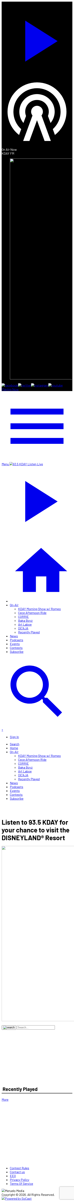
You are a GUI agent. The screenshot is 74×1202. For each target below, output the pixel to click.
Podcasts (16, 640)
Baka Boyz (25, 620)
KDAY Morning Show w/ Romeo (39, 609)
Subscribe (16, 651)
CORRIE (23, 616)
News (14, 636)
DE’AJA (23, 628)
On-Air (14, 605)
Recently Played (29, 632)
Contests (16, 648)
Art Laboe (25, 624)
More (5, 1099)
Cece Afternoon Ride (32, 613)
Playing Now (10, 389)
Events (15, 644)
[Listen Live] (37, 39)
